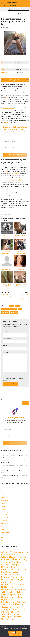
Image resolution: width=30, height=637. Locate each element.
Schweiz (3, 538)
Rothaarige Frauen (7, 609)
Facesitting (19, 577)
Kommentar (6, 352)
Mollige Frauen (14, 594)
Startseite (3, 13)
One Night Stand (8, 602)
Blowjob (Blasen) (10, 559)
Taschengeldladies (8, 617)
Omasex (12, 600)
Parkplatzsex (6, 604)
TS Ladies (12, 619)
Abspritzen (7, 552)
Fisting (4, 580)
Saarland (3, 526)
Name (5, 332)
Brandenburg (4, 500)
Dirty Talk (5, 572)
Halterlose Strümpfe (11, 584)
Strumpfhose (15, 173)
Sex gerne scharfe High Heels (17, 180)
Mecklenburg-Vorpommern (8, 512)
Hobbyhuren (6, 592)
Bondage (24, 560)
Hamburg (3, 506)
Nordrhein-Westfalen (6, 517)
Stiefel (16, 612)
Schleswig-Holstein (6, 535)
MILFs (3, 595)
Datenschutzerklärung (15, 634)
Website (5, 345)
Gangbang (20, 580)
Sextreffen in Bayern (8, 108)
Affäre (6, 97)
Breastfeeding (6, 562)
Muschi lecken (8, 597)
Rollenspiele (15, 607)
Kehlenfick (15, 592)
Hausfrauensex (5, 309)
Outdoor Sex (22, 602)
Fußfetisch (11, 580)
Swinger (16, 614)
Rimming (4, 607)
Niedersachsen (5, 515)
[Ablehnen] (28, 631)
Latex (23, 592)
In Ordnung (12, 632)
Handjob (24, 585)
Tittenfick (5, 619)
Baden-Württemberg (6, 489)
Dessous (17, 305)
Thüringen (4, 541)
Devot (14, 567)
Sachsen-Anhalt (5, 532)
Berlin (2, 494)
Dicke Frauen (7, 570)
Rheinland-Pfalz (5, 523)
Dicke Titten (20, 570)
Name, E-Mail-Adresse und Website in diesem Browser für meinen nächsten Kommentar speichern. (14, 378)
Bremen (3, 503)
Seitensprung (6, 122)
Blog (2, 497)
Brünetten (16, 562)
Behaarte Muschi (8, 557)
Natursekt (20, 597)
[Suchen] (27, 9)
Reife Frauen (19, 604)
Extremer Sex (7, 577)
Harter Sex (7, 587)
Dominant (14, 572)
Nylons (6, 171)
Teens (18, 617)
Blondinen (21, 557)
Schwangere (20, 609)
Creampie (14, 564)
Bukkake (5, 564)
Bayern (8, 13)
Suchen (3, 400)
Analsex (23, 552)
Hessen (3, 509)
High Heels (13, 309)
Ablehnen (19, 632)
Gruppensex (6, 582)
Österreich (4, 520)
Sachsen (3, 529)
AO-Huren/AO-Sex (8, 555)
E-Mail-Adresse (7, 338)
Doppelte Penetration (10, 575)
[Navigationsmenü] (3, 9)
